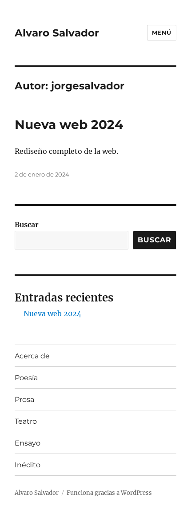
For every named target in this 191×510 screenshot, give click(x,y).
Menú (161, 32)
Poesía (26, 377)
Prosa (24, 399)
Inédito (27, 465)
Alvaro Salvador (57, 33)
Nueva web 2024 (69, 124)
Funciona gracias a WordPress (109, 493)
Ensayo (27, 443)
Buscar (27, 224)
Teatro (26, 421)
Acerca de (32, 356)
